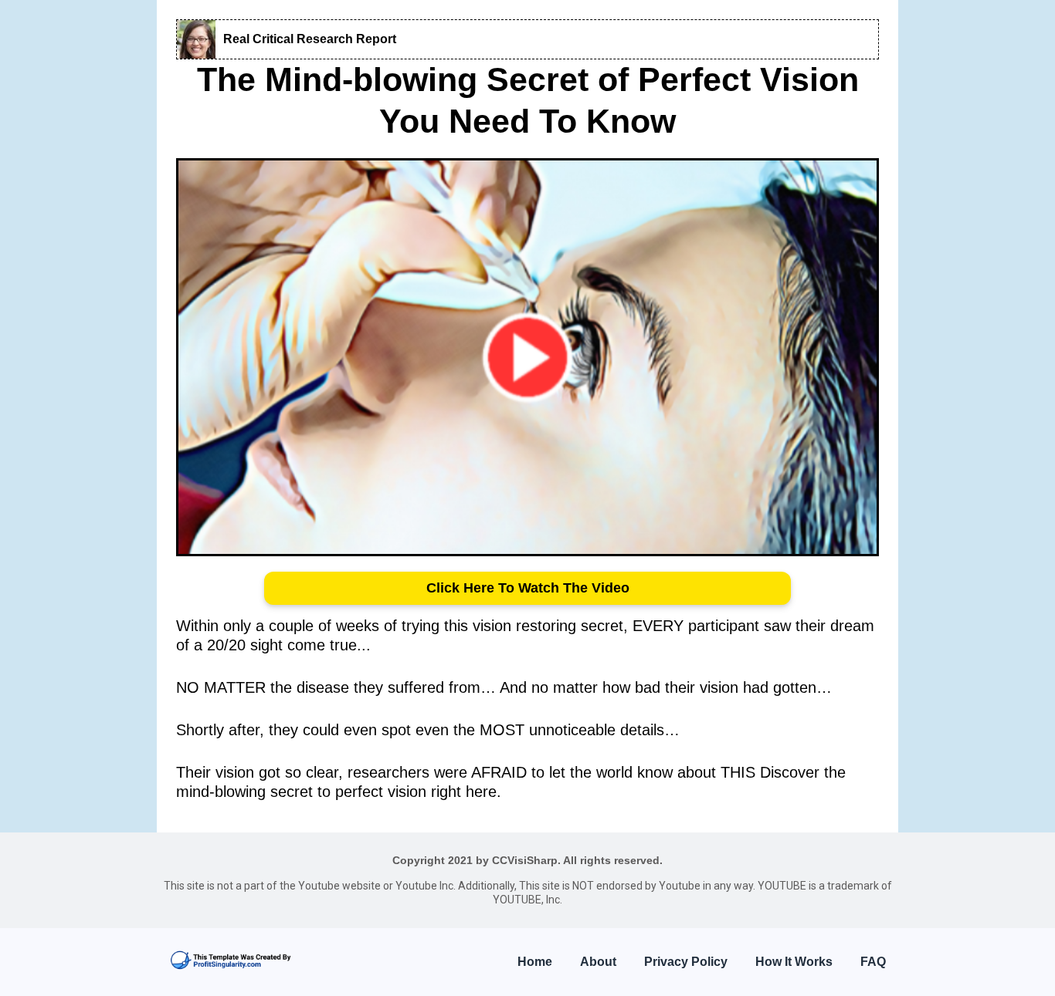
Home (534, 961)
